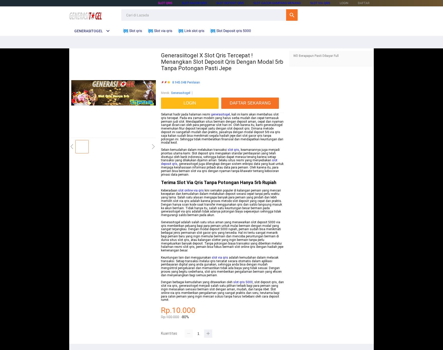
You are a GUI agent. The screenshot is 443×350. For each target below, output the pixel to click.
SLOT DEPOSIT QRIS (230, 3)
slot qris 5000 (243, 282)
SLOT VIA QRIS (320, 3)
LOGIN (344, 3)
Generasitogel (180, 93)
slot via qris (220, 257)
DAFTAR (363, 3)
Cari (292, 15)
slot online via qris (191, 190)
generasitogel (220, 114)
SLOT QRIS (165, 3)
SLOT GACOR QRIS (194, 3)
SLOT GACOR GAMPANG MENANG (277, 3)
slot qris (233, 150)
